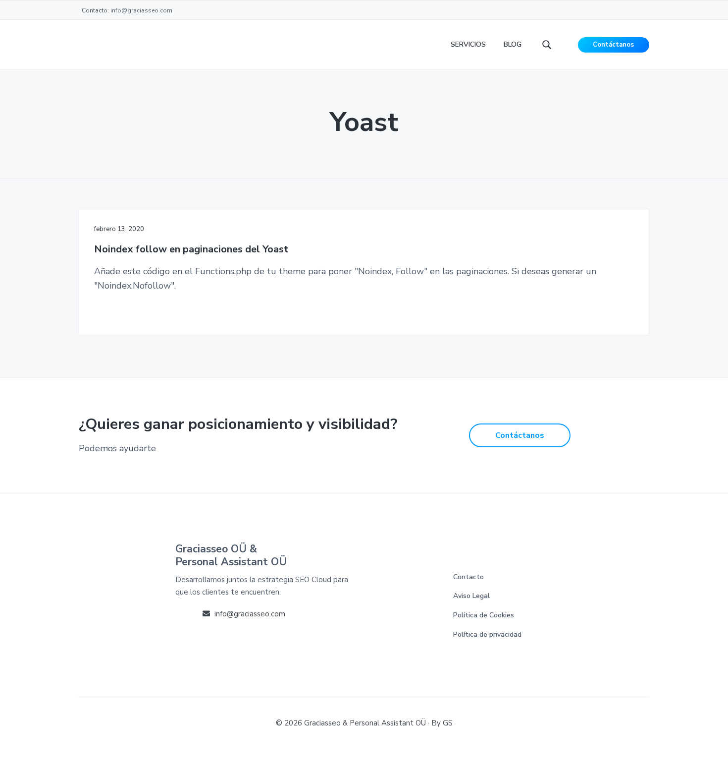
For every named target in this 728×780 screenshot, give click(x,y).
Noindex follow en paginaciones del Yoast (191, 249)
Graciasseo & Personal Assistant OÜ (365, 723)
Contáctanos (613, 44)
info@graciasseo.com (141, 10)
